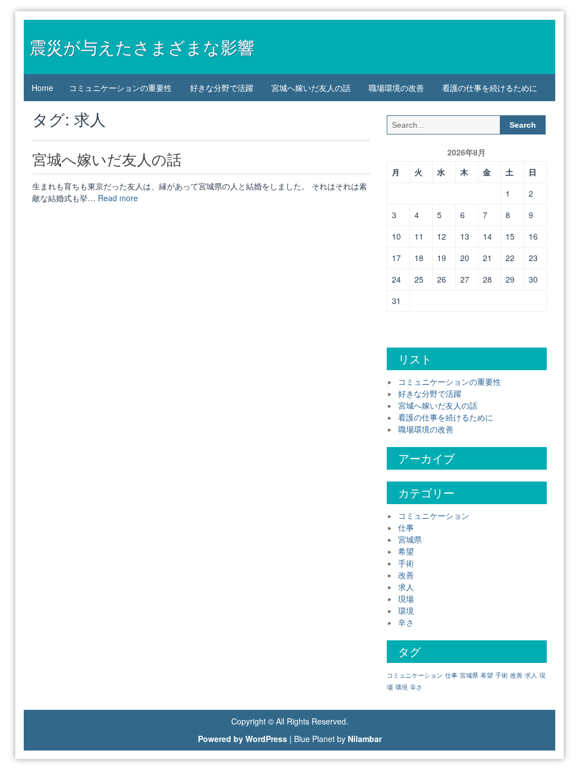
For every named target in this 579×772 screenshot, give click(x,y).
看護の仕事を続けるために (489, 87)
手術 (406, 563)
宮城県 (410, 539)
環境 (406, 610)
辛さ (406, 622)
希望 (406, 551)
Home (42, 87)
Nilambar (365, 738)
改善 (406, 574)
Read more (118, 197)
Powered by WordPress (242, 738)
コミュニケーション (433, 515)
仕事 (406, 527)
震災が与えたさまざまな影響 (141, 46)
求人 (406, 586)
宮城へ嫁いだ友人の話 (311, 87)
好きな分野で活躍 (221, 87)
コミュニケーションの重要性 (120, 87)
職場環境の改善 (396, 87)
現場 (406, 598)
